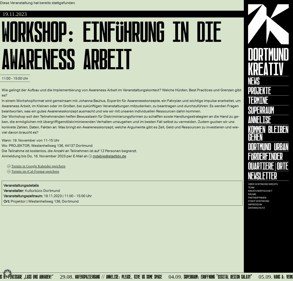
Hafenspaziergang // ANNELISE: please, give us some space (109, 276)
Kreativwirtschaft (260, 190)
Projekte (259, 90)
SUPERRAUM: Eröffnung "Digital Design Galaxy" (208, 276)
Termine (258, 100)
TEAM (251, 187)
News (254, 81)
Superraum (261, 110)
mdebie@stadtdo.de (109, 156)
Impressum (255, 204)
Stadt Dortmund (258, 201)
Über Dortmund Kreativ (263, 184)
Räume (252, 194)
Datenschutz (256, 207)
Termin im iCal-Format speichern (35, 171)
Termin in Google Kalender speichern (38, 166)
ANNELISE (259, 119)
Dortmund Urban (268, 146)
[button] (7, 273)
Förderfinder (265, 156)
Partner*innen (257, 197)
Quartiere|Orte (268, 166)
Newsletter (262, 176)
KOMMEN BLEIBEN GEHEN (268, 133)
